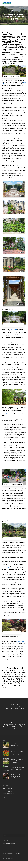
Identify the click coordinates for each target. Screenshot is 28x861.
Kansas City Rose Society (8, 567)
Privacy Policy (6, 843)
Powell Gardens (13, 329)
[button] (25, 3)
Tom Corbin (16, 108)
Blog (14, 10)
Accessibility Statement (8, 855)
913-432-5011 (8, 788)
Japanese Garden (20, 641)
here (5, 466)
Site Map (13, 843)
